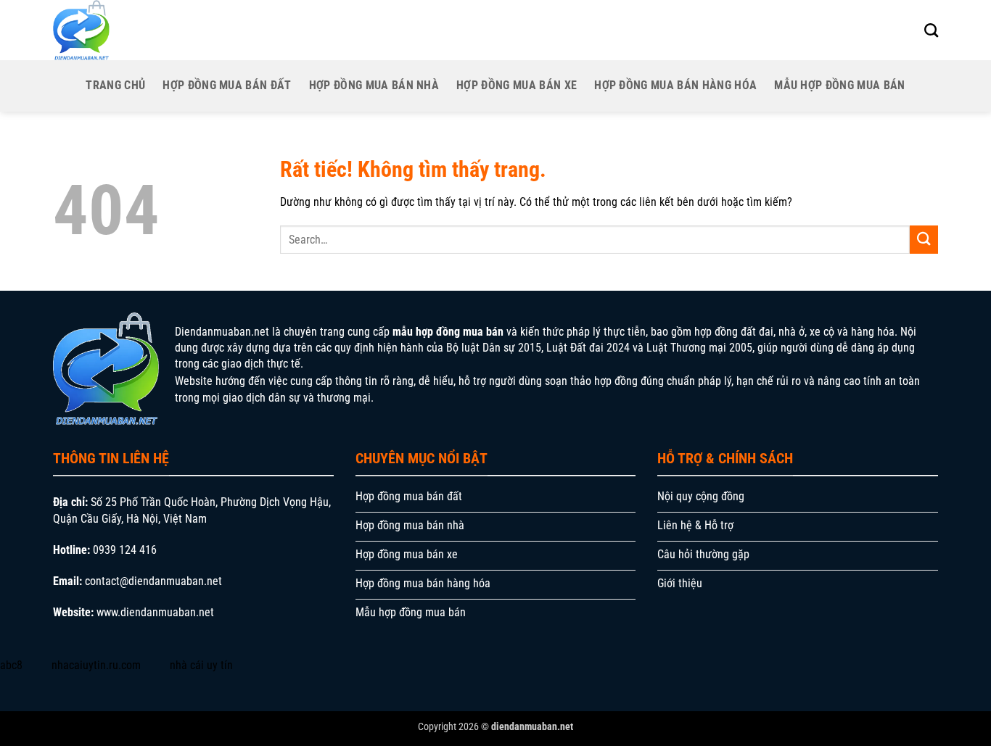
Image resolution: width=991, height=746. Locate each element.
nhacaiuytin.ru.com (96, 665)
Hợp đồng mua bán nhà (374, 85)
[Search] (931, 30)
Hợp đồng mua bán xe (516, 85)
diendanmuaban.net (532, 727)
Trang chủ (115, 85)
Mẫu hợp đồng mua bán (839, 85)
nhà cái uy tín (201, 665)
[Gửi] (924, 239)
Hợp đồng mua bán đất (227, 85)
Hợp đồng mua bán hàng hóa (675, 85)
